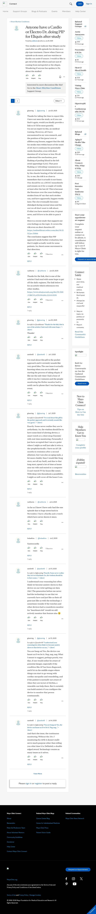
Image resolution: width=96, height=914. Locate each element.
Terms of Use (11, 895)
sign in (28, 783)
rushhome (38, 41)
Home (5, 11)
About (9, 818)
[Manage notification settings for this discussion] (60, 77)
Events (54, 11)
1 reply (29, 311)
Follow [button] (79, 38)
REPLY (29, 261)
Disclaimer (10, 842)
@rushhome (42, 271)
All (85, 26)
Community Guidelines (14, 837)
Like (27, 78)
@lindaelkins (42, 538)
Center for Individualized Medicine (48, 823)
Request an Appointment (78, 869)
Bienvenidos (80, 474)
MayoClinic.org (12, 879)
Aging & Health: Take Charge (80, 142)
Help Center (80, 11)
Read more (82, 383)
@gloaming (41, 111)
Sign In (89, 3)
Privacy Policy (23, 895)
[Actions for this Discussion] (64, 77)
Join (80, 3)
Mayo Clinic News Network (75, 818)
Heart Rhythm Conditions (19, 22)
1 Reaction (49, 254)
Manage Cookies (35, 895)
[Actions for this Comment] (62, 255)
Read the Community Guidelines (80, 334)
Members (66, 11)
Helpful (33, 78)
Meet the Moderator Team (16, 828)
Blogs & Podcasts (39, 11)
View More (37, 773)
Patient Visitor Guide (43, 832)
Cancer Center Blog (43, 818)
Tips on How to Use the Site (80, 412)
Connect (13, 3)
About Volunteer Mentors (15, 832)
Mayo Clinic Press (42, 828)
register (38, 783)
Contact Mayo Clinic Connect (17, 851)
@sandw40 (41, 354)
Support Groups (20, 11)
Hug (39, 78)
